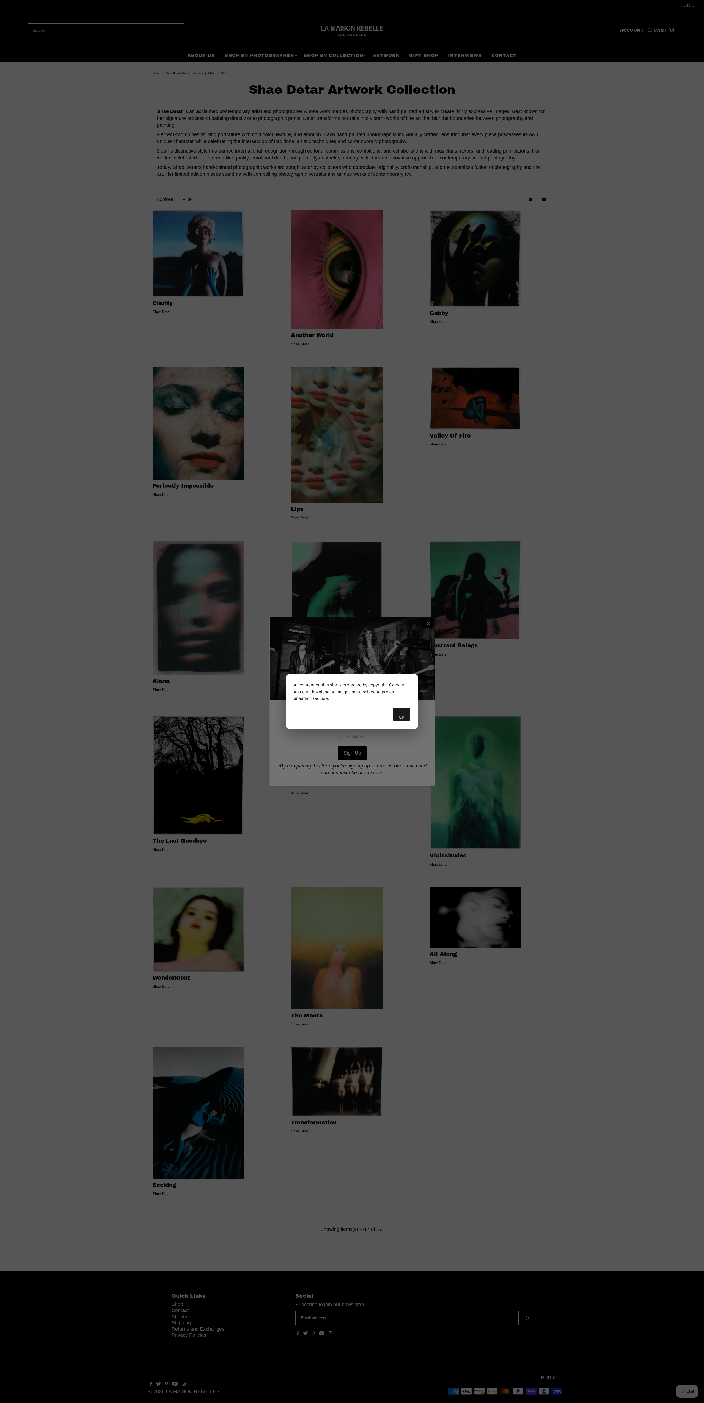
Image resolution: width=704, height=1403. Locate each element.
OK (401, 717)
